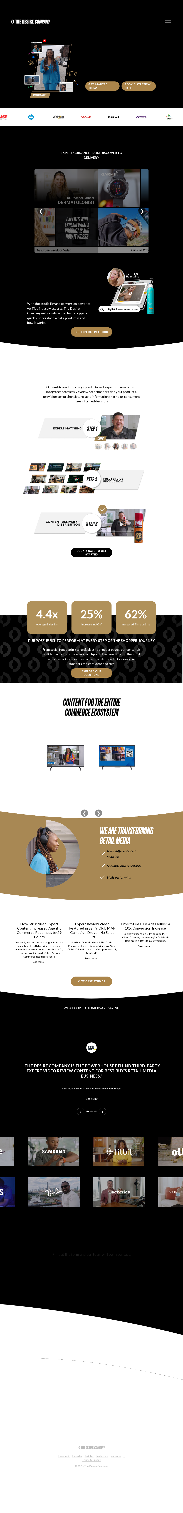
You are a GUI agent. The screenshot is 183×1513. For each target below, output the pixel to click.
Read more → (39, 961)
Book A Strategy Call (138, 86)
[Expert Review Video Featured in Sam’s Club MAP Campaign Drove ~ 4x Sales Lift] (92, 916)
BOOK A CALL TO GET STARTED (91, 552)
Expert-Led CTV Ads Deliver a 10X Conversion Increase (145, 926)
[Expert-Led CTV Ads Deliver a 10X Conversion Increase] (145, 916)
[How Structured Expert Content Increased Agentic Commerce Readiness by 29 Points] (39, 916)
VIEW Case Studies (91, 981)
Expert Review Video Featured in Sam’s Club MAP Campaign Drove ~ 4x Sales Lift (92, 930)
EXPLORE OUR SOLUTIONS (91, 673)
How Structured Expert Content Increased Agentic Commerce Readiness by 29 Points (39, 930)
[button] (164, 909)
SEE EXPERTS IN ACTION (91, 332)
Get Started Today (97, 86)
